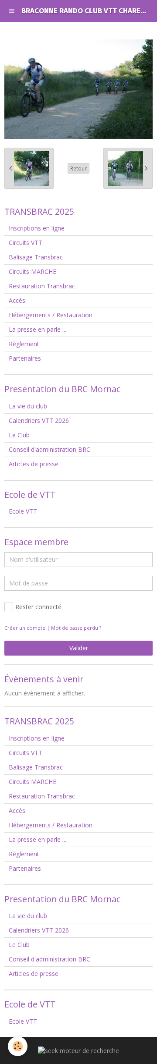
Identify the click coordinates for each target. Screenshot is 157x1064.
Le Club (19, 435)
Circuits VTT (25, 242)
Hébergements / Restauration (50, 315)
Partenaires (25, 358)
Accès (17, 300)
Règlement (24, 344)
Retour (78, 168)
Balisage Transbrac (36, 257)
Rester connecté (38, 607)
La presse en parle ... (37, 329)
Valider (78, 648)
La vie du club (28, 406)
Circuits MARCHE (32, 271)
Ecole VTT (23, 511)
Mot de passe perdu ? (76, 627)
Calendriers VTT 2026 (39, 420)
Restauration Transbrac (42, 286)
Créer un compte (24, 627)
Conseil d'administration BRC (49, 449)
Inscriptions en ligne (37, 228)
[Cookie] (17, 1046)
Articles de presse (33, 464)
